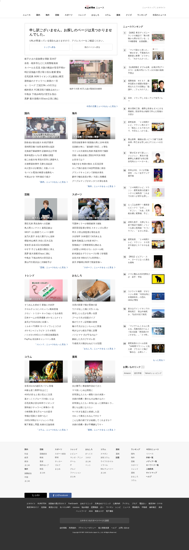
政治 (26, 461)
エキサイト (161, 7)
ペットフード (81, 511)
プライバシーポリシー (87, 528)
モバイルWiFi (65, 507)
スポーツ (69, 15)
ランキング (142, 15)
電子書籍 (109, 511)
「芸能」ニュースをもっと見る (52, 267)
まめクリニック (86, 503)
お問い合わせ (124, 528)
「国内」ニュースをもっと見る (52, 182)
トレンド (82, 15)
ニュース (27, 15)
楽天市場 (137, 373)
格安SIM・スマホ (155, 503)
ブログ (134, 503)
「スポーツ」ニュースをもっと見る (97, 267)
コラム (108, 15)
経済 (26, 457)
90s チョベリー (107, 469)
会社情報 (63, 528)
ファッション (75, 473)
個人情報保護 (103, 528)
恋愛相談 (94, 507)
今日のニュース (159, 15)
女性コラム (105, 457)
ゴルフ (57, 465)
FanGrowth (73, 503)
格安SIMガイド (33, 507)
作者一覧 (149, 457)
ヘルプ (149, 476)
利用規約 (72, 528)
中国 (26, 477)
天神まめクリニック (103, 503)
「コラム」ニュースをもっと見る (51, 430)
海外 (48, 15)
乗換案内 (135, 507)
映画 (41, 457)
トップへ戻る (50, 47)
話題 (117, 457)
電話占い (142, 503)
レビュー (73, 454)
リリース (149, 454)
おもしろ (95, 15)
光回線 (43, 507)
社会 (26, 454)
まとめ (27, 465)
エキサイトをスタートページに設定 (94, 520)
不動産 (144, 507)
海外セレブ (44, 465)
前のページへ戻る (92, 47)
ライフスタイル (107, 461)
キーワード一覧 (152, 465)
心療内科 (116, 503)
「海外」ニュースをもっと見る (99, 186)
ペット (88, 465)
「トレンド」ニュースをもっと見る (50, 344)
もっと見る (158, 360)
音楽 (41, 461)
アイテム (125, 503)
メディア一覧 (151, 461)
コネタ (88, 457)
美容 (160, 507)
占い (102, 507)
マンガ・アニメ (76, 457)
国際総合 (28, 473)
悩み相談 (85, 507)
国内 (38, 15)
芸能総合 (43, 454)
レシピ (118, 507)
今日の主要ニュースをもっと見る (101, 106)
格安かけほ (53, 507)
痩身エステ (99, 511)
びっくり (89, 454)
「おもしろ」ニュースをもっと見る (97, 348)
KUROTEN (42, 503)
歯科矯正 (152, 507)
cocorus (76, 507)
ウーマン (109, 507)
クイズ (129, 15)
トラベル (104, 465)
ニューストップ (148, 7)
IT (71, 465)
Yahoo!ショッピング (153, 373)
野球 (57, 457)
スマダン (104, 454)
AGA (91, 511)
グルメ (73, 469)
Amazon (127, 373)
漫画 (118, 15)
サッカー (58, 461)
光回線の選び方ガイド (57, 503)
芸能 (57, 15)
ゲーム (73, 461)
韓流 (41, 469)
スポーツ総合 (60, 454)
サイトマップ (151, 473)
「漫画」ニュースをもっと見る (99, 430)
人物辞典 (149, 469)
